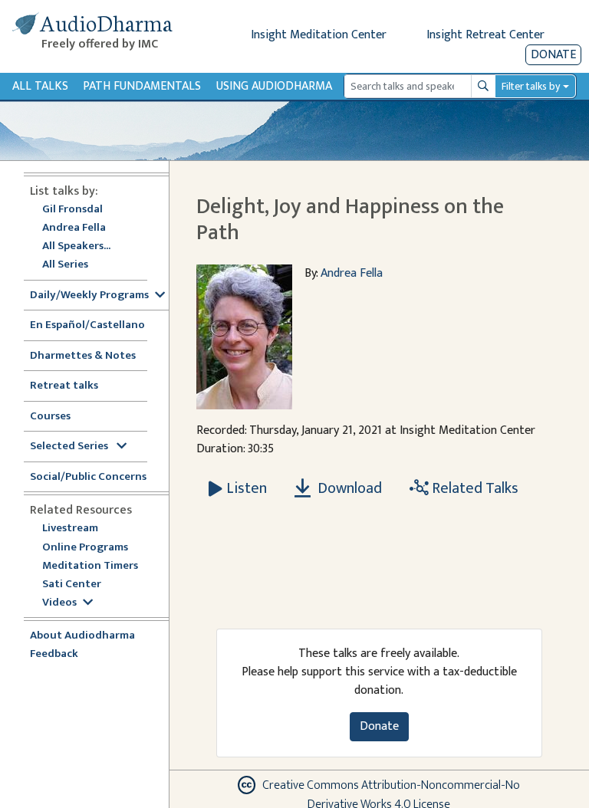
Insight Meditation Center (319, 35)
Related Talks (473, 488)
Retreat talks (64, 386)
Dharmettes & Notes (83, 356)
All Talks (40, 86)
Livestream (70, 528)
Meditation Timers (90, 566)
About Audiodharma (82, 636)
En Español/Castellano (87, 325)
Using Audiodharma (274, 86)
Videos (59, 603)
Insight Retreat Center (485, 35)
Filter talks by (531, 86)
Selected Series (70, 446)
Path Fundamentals (142, 86)
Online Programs (85, 548)
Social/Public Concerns (88, 477)
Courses (50, 416)
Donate (553, 54)
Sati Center (71, 584)
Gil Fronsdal (72, 209)
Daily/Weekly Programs (89, 295)
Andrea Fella (74, 228)
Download (348, 488)
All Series (65, 265)
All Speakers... (76, 246)
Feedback (54, 654)
